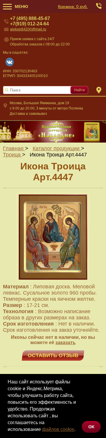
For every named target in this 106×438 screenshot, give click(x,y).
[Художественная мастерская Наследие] (53, 131)
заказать (65, 342)
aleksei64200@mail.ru (28, 29)
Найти (79, 90)
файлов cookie (58, 429)
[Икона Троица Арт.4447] (53, 280)
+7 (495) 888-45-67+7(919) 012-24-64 (30, 21)
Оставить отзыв (53, 355)
